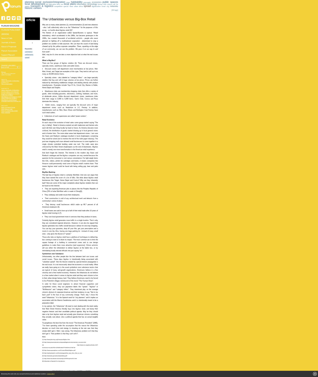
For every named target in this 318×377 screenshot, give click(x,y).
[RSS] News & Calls (6, 109)
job (47, 4)
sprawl (87, 6)
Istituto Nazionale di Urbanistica (10, 80)
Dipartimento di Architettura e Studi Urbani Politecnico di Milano (11, 97)
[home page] (11, 12)
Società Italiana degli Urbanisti (10, 92)
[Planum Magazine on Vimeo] (14, 18)
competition (58, 6)
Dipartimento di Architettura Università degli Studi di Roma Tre (11, 100)
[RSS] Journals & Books (8, 107)
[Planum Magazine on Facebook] (3, 18)
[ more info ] (51, 374)
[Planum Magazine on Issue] (19, 18)
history (100, 4)
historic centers (33, 8)
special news (68, 6)
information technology (87, 4)
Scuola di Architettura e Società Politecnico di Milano (10, 94)
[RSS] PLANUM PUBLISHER (9, 111)
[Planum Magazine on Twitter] (8, 18)
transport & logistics (42, 6)
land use (60, 4)
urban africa (78, 6)
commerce (28, 52)
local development (35, 4)
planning (29, 2)
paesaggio (87, 2)
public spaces (110, 2)
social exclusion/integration (50, 2)
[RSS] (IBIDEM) (5, 112)
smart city (105, 6)
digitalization (96, 6)
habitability (76, 2)
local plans (70, 4)
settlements (29, 54)
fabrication (52, 4)
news (68, 2)
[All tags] (115, 10)
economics (96, 2)
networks (114, 6)
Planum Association (6, 84)
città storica (107, 4)
